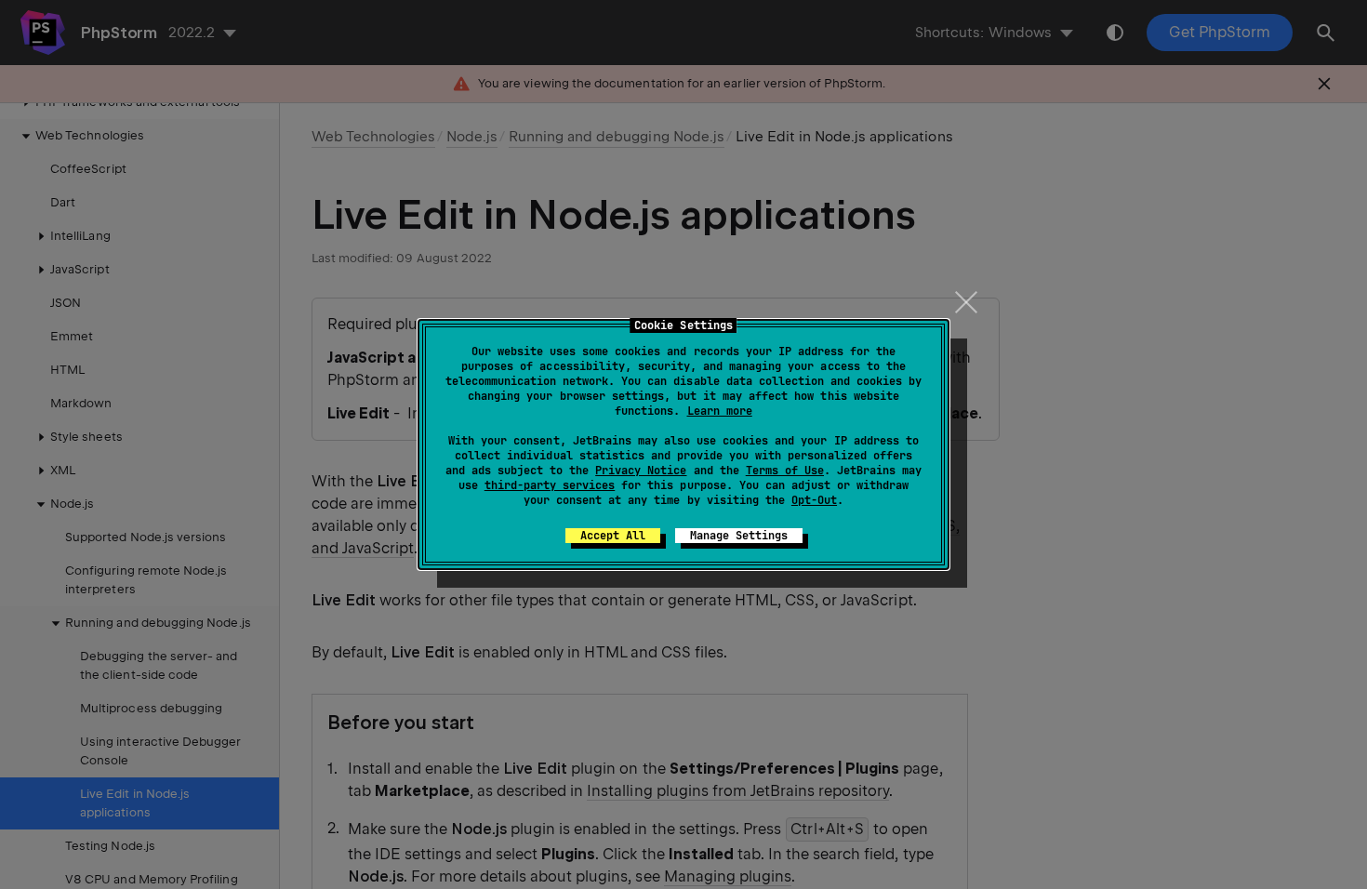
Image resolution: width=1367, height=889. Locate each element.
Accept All (612, 535)
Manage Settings (739, 535)
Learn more (719, 411)
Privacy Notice (640, 470)
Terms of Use (785, 470)
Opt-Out (814, 500)
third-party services (549, 485)
